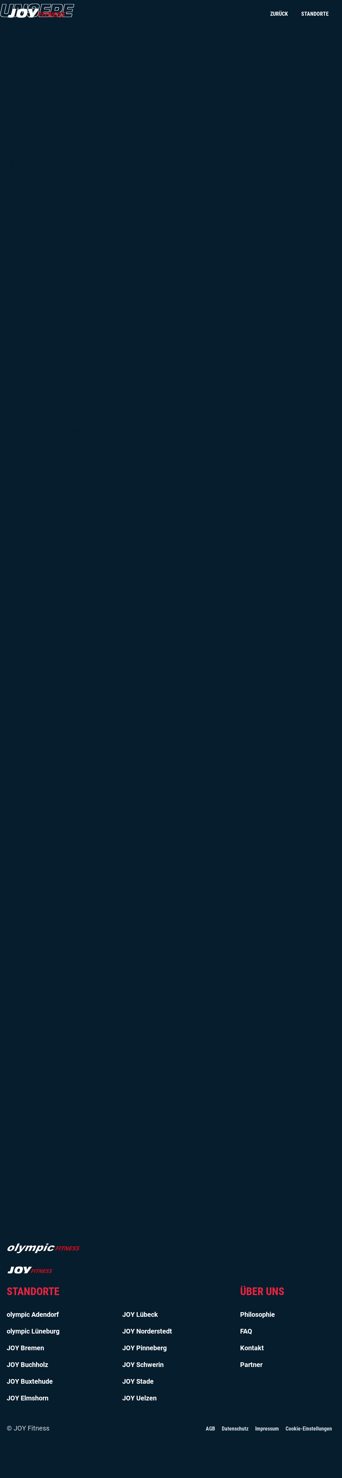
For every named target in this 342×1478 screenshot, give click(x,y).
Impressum (267, 1429)
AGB (210, 1429)
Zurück (279, 14)
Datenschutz (235, 1429)
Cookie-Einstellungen (309, 1429)
